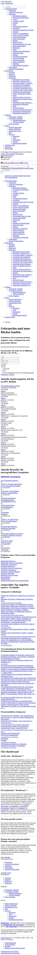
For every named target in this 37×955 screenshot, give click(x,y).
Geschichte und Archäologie (21, 85)
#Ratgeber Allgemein (7, 573)
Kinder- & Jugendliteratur (21, 33)
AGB (14, 138)
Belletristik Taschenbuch (10, 477)
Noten (12, 808)
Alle (4, 367)
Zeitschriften (5, 806)
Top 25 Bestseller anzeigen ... (10, 480)
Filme (14, 25)
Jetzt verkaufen (5, 857)
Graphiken (26, 804)
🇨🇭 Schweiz (24, 163)
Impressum (16, 136)
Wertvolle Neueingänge (16, 69)
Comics (15, 19)
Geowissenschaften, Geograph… (23, 83)
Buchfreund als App (15, 131)
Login (3, 3)
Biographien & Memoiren (21, 17)
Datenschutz (16, 140)
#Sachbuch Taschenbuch (8, 570)
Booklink (8, 946)
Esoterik (15, 23)
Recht (14, 106)
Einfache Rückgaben (15, 127)
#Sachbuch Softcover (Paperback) (11, 568)
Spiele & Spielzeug (19, 62)
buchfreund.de (5, 938)
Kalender (15, 32)
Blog (10, 133)
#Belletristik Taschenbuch (9, 564)
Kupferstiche (5, 810)
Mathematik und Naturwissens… (23, 99)
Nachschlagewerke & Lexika (22, 44)
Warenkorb (8, 147)
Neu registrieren (11, 154)
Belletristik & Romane (20, 16)
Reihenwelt (12, 76)
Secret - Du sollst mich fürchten (10, 486)
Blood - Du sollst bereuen (9, 521)
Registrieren (9, 3)
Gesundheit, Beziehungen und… (23, 88)
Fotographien (5, 808)
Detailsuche (12, 10)
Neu (4, 371)
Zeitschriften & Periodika (20, 65)
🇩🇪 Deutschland (6, 163)
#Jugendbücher (5, 577)
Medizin (15, 41)
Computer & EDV (18, 21)
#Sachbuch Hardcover (8, 566)
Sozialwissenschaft (18, 60)
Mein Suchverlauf (24, 176)
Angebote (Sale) (10, 145)
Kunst (14, 95)
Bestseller (12, 74)
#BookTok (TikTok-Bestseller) (10, 572)
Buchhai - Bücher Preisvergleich (15, 948)
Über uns (11, 134)
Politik (15, 49)
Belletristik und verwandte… (22, 79)
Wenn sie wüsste (6, 542)
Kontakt (15, 141)
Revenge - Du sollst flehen (9, 493)
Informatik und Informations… (22, 92)
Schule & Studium (18, 58)
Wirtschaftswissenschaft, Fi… (22, 113)
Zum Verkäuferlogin (11, 177)
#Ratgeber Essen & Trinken (9, 575)
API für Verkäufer (18, 122)
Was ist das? (30, 373)
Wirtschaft (16, 64)
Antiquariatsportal (10, 943)
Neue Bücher (9, 71)
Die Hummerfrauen (7, 507)
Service (7, 125)
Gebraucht (6, 369)
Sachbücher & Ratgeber (20, 56)
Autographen (23, 806)
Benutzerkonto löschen (20, 143)
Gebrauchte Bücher (11, 9)
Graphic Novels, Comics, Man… (23, 90)
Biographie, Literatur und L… (22, 81)
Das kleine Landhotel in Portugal (11, 535)
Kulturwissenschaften (19, 37)
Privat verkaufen (14, 124)
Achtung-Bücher (10, 944)
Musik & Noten (17, 42)
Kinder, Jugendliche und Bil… (22, 94)
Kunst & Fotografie (19, 39)
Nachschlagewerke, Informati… (23, 102)
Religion (15, 55)
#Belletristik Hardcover (8, 561)
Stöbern (3, 391)
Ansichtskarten (14, 806)
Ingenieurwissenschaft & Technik (23, 30)
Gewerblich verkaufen (16, 118)
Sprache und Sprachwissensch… (23, 110)
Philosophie (16, 48)
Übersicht (12, 72)
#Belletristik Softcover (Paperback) (12, 563)
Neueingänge (13, 67)
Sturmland (4, 514)
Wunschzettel (9, 149)
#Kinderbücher (5, 579)
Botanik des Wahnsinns (8, 528)
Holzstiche (21, 808)
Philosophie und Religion (20, 104)
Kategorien (12, 14)
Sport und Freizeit (18, 108)
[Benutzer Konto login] (1, 172)
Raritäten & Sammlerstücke (21, 51)
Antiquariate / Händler (16, 117)
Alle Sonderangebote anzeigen (10, 386)
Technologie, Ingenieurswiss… (22, 111)
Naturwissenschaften (19, 46)
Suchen (11, 374)
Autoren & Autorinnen (16, 12)
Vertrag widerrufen (14, 129)
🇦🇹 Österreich (16, 163)
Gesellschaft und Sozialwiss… (22, 87)
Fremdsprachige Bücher (20, 26)
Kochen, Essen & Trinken (21, 35)
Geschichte (16, 28)
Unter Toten (4, 549)
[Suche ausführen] (1, 170)
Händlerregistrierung (19, 120)
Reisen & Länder (18, 53)
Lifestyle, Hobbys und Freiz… (22, 97)
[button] (18, 157)
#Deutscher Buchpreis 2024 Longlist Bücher (15, 580)
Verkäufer (8, 115)
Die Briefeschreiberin (7, 500)
